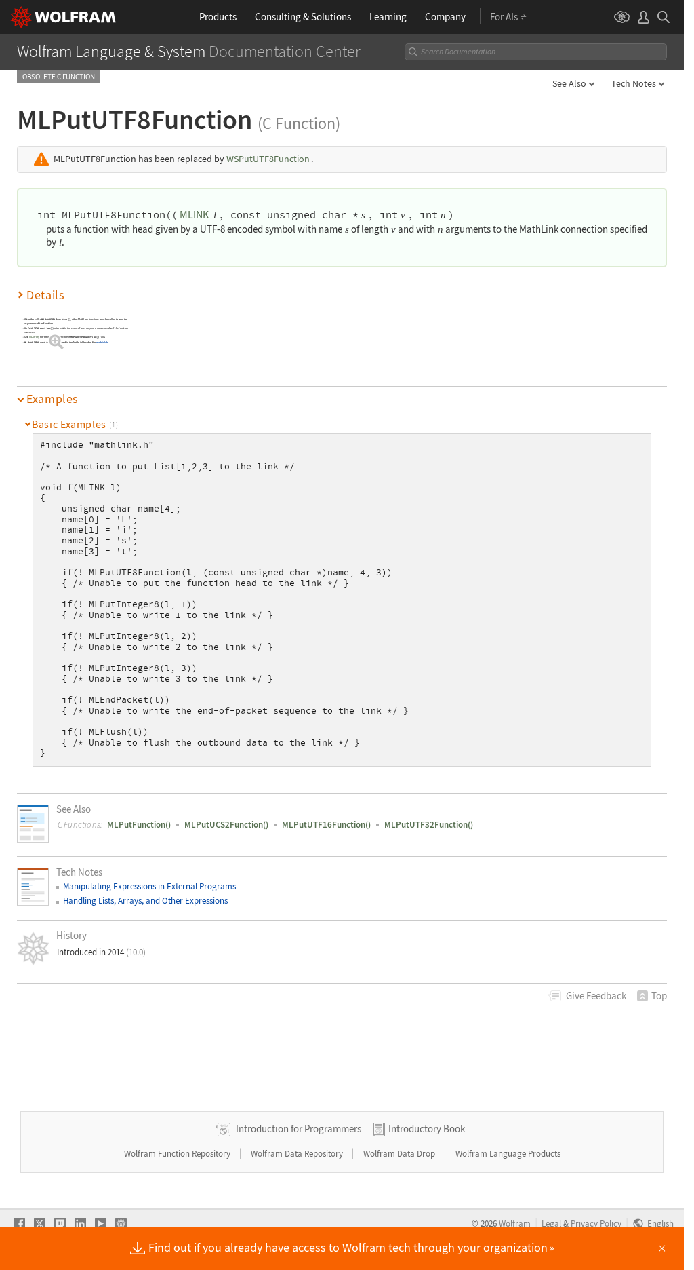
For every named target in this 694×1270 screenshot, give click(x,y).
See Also (569, 83)
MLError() (34, 337)
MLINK (194, 214)
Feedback (596, 995)
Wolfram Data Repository (298, 1153)
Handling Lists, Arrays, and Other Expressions (145, 900)
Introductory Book (426, 1128)
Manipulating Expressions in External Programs (149, 886)
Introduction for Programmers (298, 1128)
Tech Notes (633, 83)
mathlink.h (102, 343)
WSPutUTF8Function (268, 159)
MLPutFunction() (139, 824)
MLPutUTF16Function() (326, 824)
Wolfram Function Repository (178, 1153)
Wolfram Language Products (507, 1153)
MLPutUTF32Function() (428, 824)
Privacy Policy (596, 1223)
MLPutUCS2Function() (226, 824)
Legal (551, 1223)
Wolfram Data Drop (400, 1153)
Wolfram (515, 1223)
